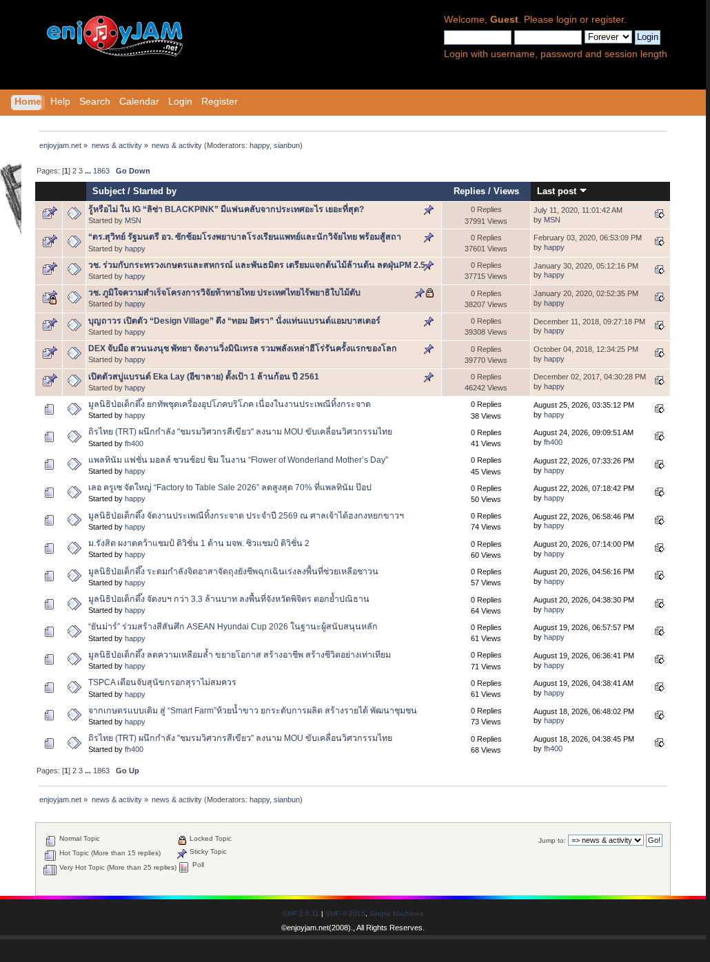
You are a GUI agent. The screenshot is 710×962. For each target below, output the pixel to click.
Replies (469, 191)
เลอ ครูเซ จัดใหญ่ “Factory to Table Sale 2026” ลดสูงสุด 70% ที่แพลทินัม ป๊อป (230, 487)
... (89, 171)
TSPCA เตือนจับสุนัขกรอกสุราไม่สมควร (162, 682)
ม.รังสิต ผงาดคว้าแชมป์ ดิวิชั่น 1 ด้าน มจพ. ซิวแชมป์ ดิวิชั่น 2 (199, 543)
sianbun (287, 145)
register (607, 19)
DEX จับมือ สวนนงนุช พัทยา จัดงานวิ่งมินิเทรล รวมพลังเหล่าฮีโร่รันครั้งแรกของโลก (242, 348)
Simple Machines (396, 913)
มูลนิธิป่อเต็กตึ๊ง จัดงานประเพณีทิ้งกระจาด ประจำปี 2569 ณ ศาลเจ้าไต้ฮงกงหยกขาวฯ (246, 516)
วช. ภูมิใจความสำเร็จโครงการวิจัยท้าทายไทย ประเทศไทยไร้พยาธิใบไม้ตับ (224, 292)
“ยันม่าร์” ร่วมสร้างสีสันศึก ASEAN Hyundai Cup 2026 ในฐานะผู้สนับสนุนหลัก (233, 626)
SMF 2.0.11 (301, 913)
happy (260, 145)
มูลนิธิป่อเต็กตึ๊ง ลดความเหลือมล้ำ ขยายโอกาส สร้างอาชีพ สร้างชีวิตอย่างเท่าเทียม (239, 655)
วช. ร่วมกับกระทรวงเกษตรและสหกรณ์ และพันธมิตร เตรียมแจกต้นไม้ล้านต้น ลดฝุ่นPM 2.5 (256, 265)
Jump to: (552, 840)
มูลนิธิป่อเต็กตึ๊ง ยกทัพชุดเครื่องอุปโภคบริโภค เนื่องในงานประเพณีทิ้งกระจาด (229, 404)
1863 (101, 171)
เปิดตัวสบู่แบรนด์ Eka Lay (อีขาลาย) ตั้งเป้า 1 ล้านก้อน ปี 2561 (203, 376)
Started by (154, 191)
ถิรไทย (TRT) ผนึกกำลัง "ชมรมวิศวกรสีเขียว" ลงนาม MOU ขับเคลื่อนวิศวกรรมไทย (240, 432)
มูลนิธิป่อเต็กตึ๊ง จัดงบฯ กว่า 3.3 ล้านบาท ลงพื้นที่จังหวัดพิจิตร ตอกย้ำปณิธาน (228, 599)
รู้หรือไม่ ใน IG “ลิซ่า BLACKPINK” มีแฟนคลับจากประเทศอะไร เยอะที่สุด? (226, 209)
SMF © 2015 (345, 913)
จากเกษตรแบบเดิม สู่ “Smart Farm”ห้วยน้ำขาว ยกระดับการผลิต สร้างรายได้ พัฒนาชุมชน (252, 710)
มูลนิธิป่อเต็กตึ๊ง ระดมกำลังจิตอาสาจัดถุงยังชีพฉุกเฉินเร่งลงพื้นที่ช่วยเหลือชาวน (233, 571)
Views (506, 191)
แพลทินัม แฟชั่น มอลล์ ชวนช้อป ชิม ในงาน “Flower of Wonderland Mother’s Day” (238, 460)
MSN (133, 220)
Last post (558, 191)
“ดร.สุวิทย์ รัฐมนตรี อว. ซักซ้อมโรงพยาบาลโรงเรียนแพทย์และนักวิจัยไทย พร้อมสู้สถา (244, 237)
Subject (108, 191)
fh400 (134, 443)
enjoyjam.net (308, 927)
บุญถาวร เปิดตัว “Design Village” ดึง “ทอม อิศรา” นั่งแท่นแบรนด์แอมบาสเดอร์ (234, 321)
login (566, 19)
